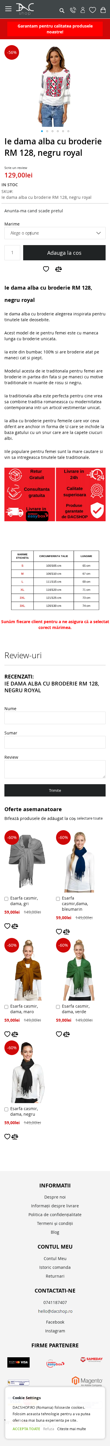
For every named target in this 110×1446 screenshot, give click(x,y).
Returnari (55, 1276)
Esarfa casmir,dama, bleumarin (75, 903)
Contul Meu (55, 1258)
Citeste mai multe (71, 1428)
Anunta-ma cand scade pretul (33, 210)
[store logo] (37, 9)
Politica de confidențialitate (55, 1214)
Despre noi (55, 1197)
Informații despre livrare (55, 1206)
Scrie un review (15, 167)
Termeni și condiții (55, 1223)
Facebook (55, 1322)
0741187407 (55, 1302)
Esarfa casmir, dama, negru (24, 1111)
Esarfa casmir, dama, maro (24, 1008)
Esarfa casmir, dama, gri (24, 900)
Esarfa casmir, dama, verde (75, 1008)
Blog (55, 1232)
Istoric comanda (55, 1267)
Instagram (55, 1331)
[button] (42, 131)
